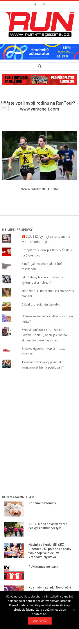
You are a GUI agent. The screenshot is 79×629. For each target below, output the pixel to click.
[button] (40, 24)
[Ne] (73, 610)
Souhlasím (40, 620)
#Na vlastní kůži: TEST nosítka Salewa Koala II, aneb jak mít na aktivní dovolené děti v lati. (44, 335)
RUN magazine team (43, 566)
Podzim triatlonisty (42, 503)
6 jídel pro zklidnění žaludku (41, 304)
